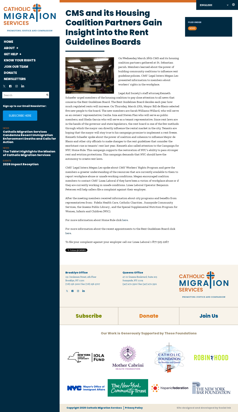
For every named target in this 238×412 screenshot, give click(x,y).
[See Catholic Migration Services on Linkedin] (23, 87)
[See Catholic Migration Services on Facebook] (10, 87)
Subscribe (89, 316)
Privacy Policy (134, 407)
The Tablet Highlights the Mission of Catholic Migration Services (29, 153)
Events (7, 160)
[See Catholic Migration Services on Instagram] (16, 87)
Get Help (11, 54)
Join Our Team (16, 66)
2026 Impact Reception (21, 164)
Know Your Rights (20, 60)
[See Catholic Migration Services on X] (4, 87)
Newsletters (15, 79)
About (9, 48)
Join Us (208, 316)
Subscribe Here (20, 116)
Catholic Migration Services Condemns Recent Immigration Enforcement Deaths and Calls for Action (29, 137)
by (204, 407)
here (125, 220)
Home (8, 42)
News (6, 128)
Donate (10, 73)
